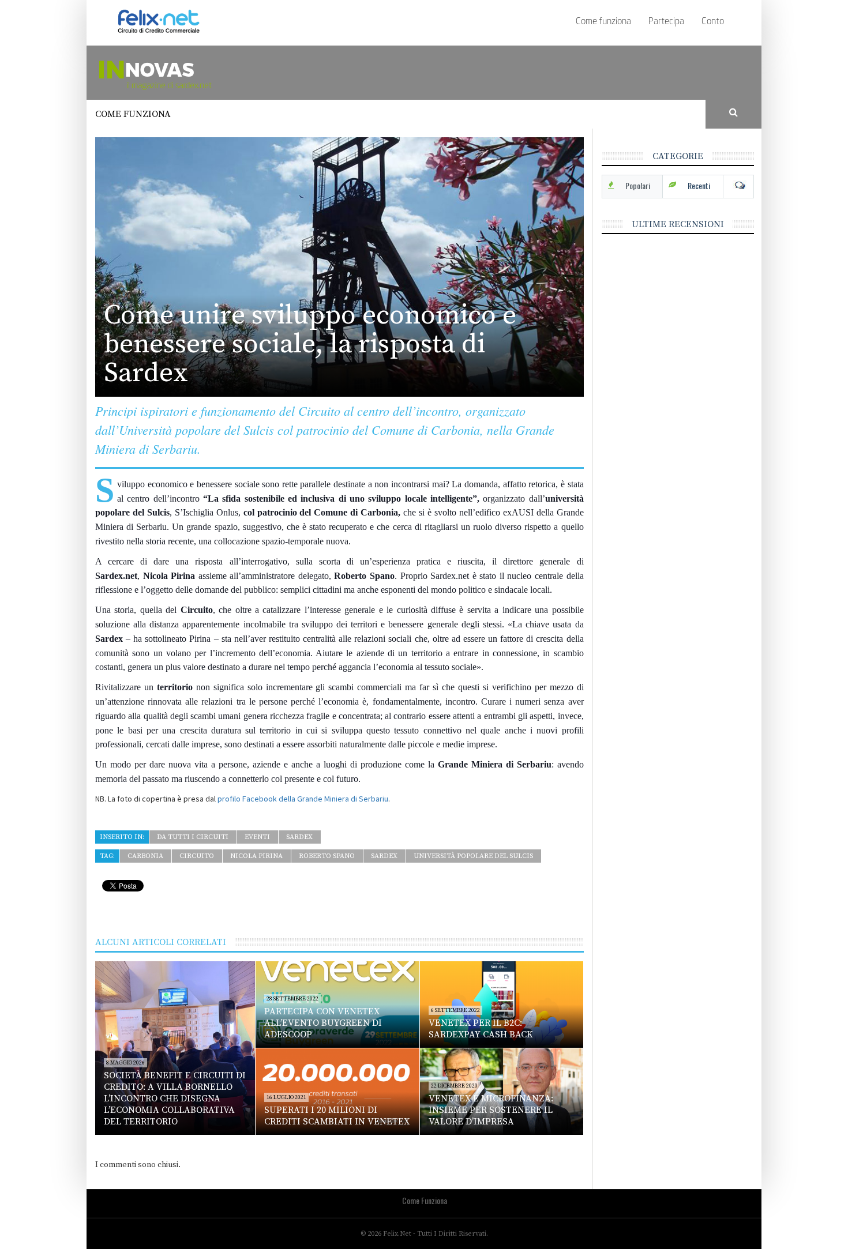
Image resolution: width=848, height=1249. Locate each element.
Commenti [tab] (738, 185)
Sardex (299, 837)
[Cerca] (733, 113)
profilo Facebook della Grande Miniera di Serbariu (302, 798)
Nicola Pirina (256, 856)
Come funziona (603, 22)
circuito (196, 856)
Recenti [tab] (699, 185)
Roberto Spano (327, 856)
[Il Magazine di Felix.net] (190, 72)
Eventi (257, 837)
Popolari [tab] (637, 185)
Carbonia (145, 856)
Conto (712, 22)
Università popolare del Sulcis (473, 856)
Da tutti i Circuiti (192, 837)
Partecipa (666, 22)
